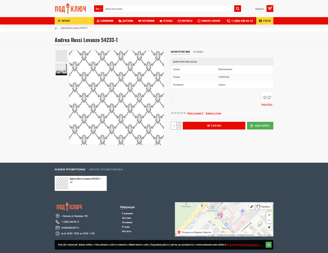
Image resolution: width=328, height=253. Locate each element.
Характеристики (180, 51)
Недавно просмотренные (70, 169)
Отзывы (198, 51)
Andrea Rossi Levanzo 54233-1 (85, 178)
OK (269, 244)
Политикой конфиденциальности (243, 244)
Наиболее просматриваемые (106, 169)
